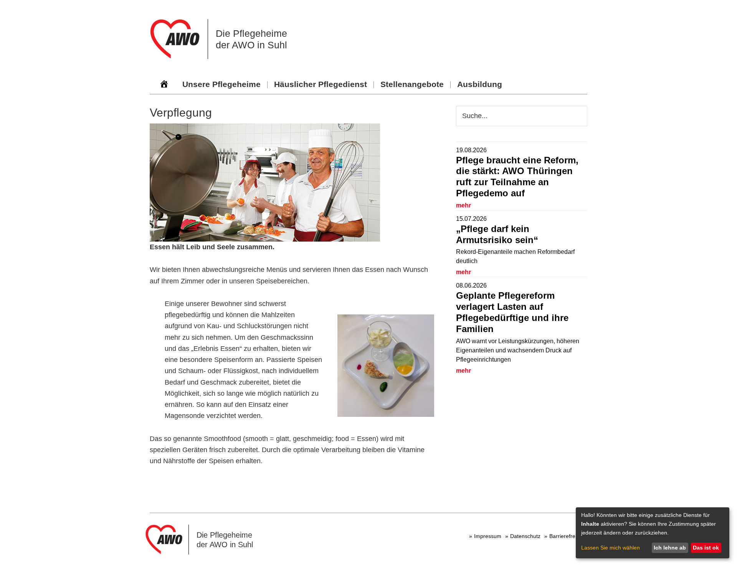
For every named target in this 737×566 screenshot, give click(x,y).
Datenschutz (525, 536)
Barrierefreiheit (567, 536)
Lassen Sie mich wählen (610, 548)
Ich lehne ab (670, 548)
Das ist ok (706, 548)
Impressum (487, 536)
